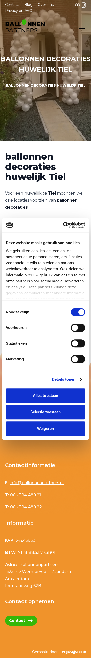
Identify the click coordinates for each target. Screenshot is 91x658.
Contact (12, 4)
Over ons (46, 4)
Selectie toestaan (45, 412)
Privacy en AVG (18, 10)
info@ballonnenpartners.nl (37, 482)
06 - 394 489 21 (25, 494)
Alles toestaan (45, 395)
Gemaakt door (45, 652)
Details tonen (63, 379)
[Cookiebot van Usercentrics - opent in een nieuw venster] (64, 225)
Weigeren (45, 428)
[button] (25, 26)
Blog (28, 4)
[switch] (78, 328)
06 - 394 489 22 (26, 507)
